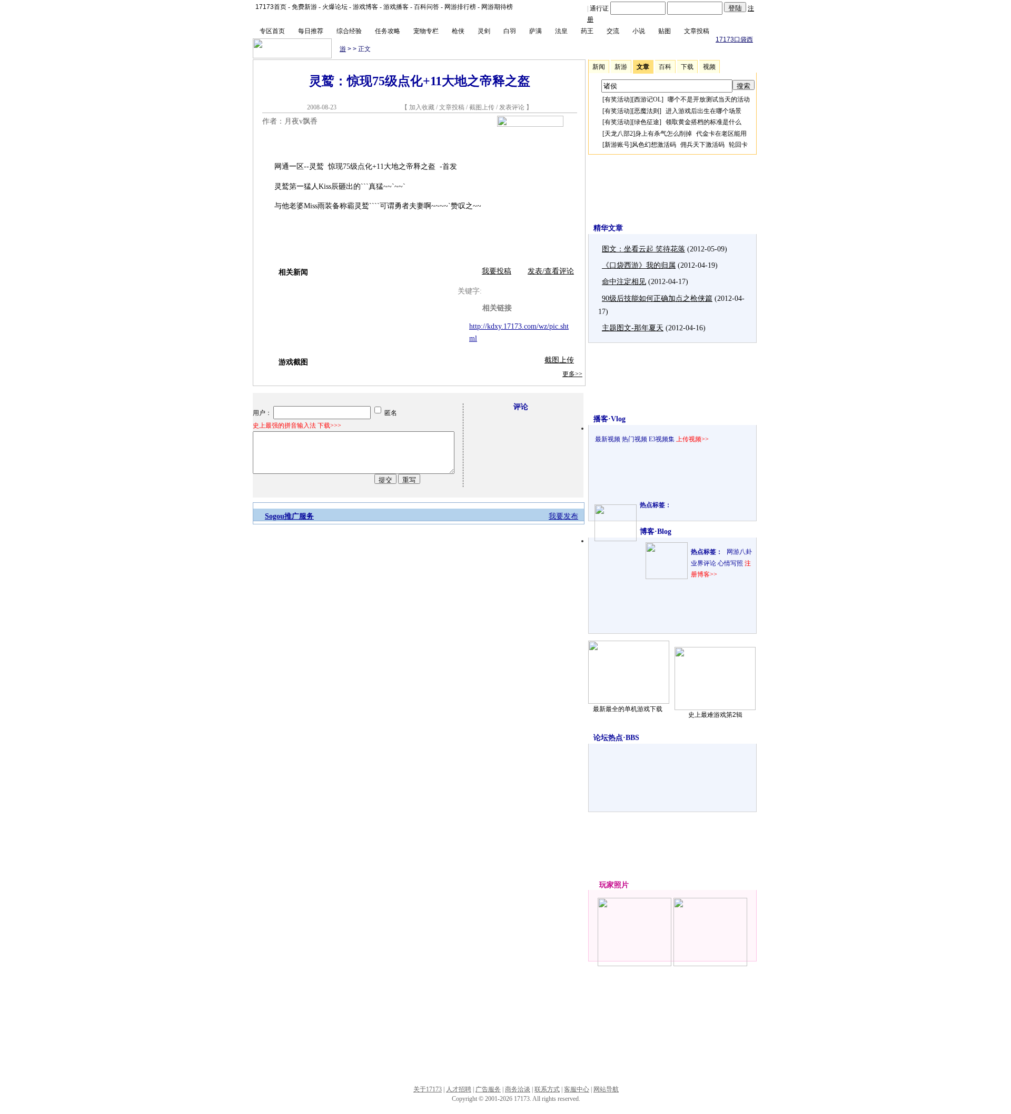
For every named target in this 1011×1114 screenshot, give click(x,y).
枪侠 (458, 31)
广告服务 (488, 1089)
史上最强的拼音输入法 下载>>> (297, 425)
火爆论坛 (335, 7)
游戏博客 (365, 7)
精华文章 (608, 228)
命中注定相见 (624, 282)
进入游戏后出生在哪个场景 (703, 111)
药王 (587, 31)
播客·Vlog (609, 419)
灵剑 (484, 31)
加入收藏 (421, 107)
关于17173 (427, 1089)
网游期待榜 (497, 7)
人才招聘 (458, 1089)
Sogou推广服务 (289, 516)
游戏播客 (396, 7)
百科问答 (426, 7)
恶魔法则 (646, 111)
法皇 (561, 31)
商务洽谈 (517, 1089)
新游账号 (617, 144)
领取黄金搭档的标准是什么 (703, 122)
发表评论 (511, 107)
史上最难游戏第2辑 (715, 714)
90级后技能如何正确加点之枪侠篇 (657, 298)
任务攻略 (387, 31)
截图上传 (481, 107)
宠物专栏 (426, 31)
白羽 (509, 31)
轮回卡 (738, 144)
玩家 (606, 885)
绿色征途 (646, 122)
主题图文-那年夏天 (632, 328)
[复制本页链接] (530, 124)
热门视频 (634, 439)
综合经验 (349, 31)
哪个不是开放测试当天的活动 (709, 99)
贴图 (664, 31)
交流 (613, 31)
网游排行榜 (460, 7)
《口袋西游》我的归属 (639, 265)
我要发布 (563, 516)
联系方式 (547, 1089)
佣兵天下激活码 (702, 144)
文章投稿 (696, 31)
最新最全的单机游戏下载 (627, 709)
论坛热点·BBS (616, 738)
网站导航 (606, 1089)
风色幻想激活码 (654, 144)
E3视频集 (662, 439)
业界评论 (703, 563)
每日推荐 (310, 31)
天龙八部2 (618, 133)
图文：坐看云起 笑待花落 (643, 249)
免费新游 (304, 7)
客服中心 (576, 1089)
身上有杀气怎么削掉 (663, 133)
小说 (638, 31)
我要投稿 (496, 271)
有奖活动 (617, 99)
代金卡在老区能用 (721, 133)
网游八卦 (739, 551)
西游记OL (647, 99)
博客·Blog (655, 531)
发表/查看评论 (551, 271)
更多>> (572, 374)
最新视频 (607, 439)
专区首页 (272, 31)
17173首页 (270, 7)
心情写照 (730, 563)
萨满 (535, 31)
